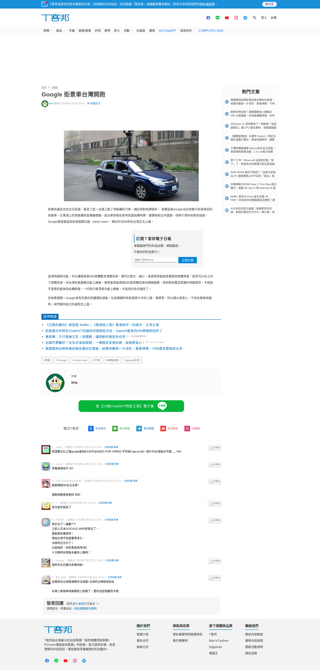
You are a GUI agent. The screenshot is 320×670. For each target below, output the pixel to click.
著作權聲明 (180, 640)
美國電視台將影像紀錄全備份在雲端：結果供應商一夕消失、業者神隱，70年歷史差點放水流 (113, 348)
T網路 (54, 87)
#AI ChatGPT (167, 30)
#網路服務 (112, 360)
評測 (98, 30)
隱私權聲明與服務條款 (187, 634)
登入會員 (78, 603)
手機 (72, 30)
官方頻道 (149, 428)
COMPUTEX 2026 (211, 30)
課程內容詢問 (254, 640)
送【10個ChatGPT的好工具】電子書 (125, 406)
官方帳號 (125, 428)
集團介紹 (143, 634)
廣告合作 (143, 640)
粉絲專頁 (101, 428)
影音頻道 (173, 428)
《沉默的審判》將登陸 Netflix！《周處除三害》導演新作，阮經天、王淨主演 (102, 325)
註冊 (274, 17)
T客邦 (213, 634)
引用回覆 (108, 447)
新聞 (46, 30)
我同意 (269, 4)
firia (51, 103)
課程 (152, 30)
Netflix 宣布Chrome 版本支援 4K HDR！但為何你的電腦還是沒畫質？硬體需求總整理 (253, 200)
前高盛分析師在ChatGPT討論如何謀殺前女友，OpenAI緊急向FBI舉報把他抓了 (103, 331)
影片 (117, 30)
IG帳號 (196, 428)
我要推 (214, 447)
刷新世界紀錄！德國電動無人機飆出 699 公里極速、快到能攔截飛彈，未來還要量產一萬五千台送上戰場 (253, 115)
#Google (61, 360)
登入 (264, 17)
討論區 (140, 30)
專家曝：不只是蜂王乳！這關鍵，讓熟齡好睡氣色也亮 (85, 337)
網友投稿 (251, 653)
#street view (80, 360)
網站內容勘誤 (254, 634)
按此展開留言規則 (85, 608)
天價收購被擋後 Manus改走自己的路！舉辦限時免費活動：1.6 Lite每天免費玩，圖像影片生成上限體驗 (253, 152)
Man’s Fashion (219, 640)
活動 (127, 30)
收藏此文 (95, 103)
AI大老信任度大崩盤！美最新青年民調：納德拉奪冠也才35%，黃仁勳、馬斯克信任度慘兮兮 (253, 212)
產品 (59, 30)
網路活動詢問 (254, 647)
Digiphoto (215, 647)
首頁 (44, 87)
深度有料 (186, 30)
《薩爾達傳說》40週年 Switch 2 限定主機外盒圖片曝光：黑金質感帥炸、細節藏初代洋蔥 (253, 140)
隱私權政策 (207, 4)
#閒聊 (47, 360)
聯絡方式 (143, 647)
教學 (107, 30)
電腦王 (213, 653)
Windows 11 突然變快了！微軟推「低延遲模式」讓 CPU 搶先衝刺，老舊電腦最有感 (253, 127)
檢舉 (116, 447)
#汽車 (96, 360)
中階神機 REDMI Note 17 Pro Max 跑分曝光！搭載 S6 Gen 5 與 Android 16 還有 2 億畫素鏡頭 (253, 188)
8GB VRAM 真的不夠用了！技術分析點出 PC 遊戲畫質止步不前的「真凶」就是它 (253, 176)
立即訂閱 (188, 260)
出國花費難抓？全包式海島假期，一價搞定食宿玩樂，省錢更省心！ (95, 343)
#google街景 (132, 360)
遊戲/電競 (85, 30)
